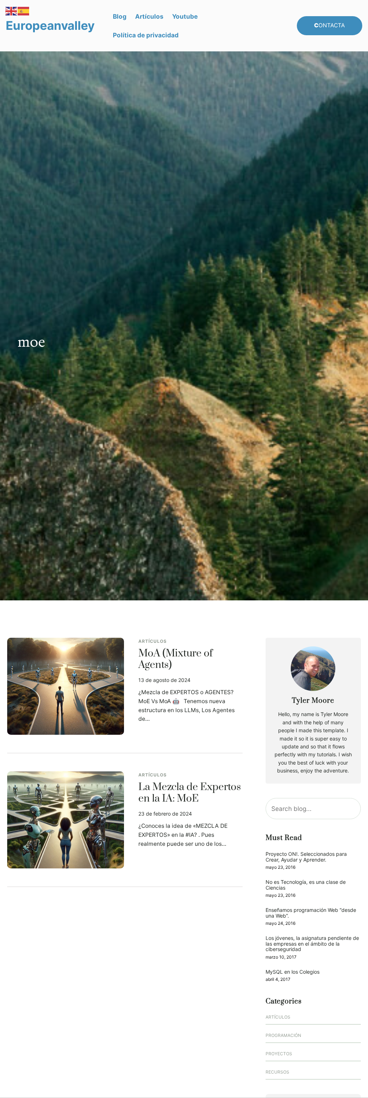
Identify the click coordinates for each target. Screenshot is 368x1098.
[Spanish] (24, 10)
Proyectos (279, 1053)
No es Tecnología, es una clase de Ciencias (306, 884)
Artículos (152, 641)
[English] (11, 10)
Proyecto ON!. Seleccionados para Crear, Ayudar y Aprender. (306, 856)
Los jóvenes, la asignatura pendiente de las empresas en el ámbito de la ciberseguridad (312, 943)
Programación (283, 1035)
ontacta (329, 25)
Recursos (277, 1072)
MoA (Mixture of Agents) (175, 659)
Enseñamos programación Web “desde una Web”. (311, 912)
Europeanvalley (50, 25)
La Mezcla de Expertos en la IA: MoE (189, 793)
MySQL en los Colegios (292, 971)
